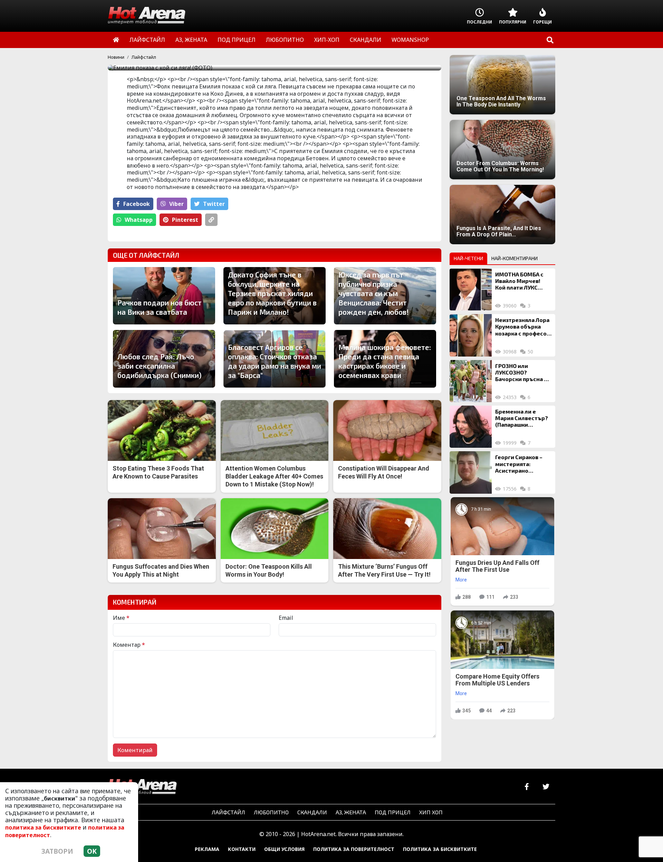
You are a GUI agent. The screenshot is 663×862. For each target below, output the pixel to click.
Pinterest (185, 220)
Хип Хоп (431, 812)
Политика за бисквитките (440, 849)
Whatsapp (139, 220)
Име (121, 618)
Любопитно (271, 812)
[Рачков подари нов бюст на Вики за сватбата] (164, 295)
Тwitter (214, 204)
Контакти (242, 849)
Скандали (312, 812)
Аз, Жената (351, 812)
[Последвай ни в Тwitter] (546, 787)
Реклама (207, 849)
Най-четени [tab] (468, 258)
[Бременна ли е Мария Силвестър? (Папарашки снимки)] (471, 427)
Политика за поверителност (353, 849)
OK (92, 851)
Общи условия (284, 849)
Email (286, 618)
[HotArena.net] (142, 787)
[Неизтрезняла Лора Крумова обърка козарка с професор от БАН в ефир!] (471, 335)
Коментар (129, 644)
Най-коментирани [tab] (514, 258)
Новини (116, 57)
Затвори (57, 851)
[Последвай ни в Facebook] (527, 787)
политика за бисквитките (43, 827)
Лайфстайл (144, 57)
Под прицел (393, 812)
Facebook (136, 204)
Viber (176, 204)
